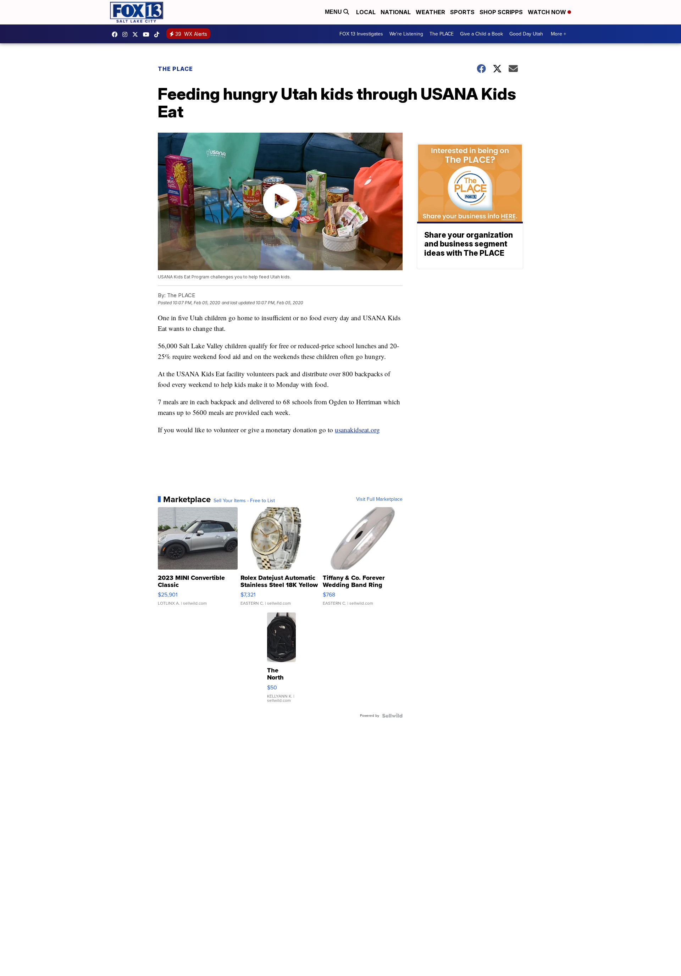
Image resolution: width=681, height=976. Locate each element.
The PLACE (442, 34)
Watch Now (548, 12)
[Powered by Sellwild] (392, 715)
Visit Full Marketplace (379, 499)
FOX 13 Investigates (361, 34)
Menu (334, 12)
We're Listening (406, 34)
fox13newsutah (116, 34)
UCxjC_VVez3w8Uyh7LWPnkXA (148, 34)
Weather (430, 12)
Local (366, 12)
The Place (175, 68)
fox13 (137, 34)
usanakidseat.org (357, 429)
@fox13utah (158, 34)
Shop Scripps (501, 12)
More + (558, 34)
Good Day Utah (526, 34)
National (396, 12)
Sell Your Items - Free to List (244, 500)
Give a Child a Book (481, 34)
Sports (462, 12)
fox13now (126, 34)
